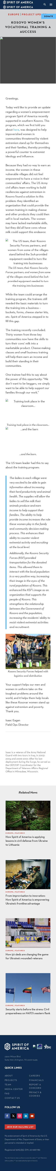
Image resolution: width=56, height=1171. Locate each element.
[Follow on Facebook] (7, 1115)
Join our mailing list (20, 1126)
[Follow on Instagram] (19, 1115)
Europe (13, 14)
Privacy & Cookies (35, 1094)
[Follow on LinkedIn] (25, 1115)
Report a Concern (35, 1086)
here (16, 129)
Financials (36, 1080)
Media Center (14, 1089)
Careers (34, 1075)
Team (8, 1084)
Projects (11, 1080)
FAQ (7, 1093)
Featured (20, 833)
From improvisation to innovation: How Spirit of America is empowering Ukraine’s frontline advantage (27, 899)
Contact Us (12, 1098)
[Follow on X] (13, 1115)
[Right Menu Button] (51, 4)
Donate (48, 16)
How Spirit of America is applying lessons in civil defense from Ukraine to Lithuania (27, 840)
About (9, 1075)
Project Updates (35, 14)
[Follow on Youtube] (32, 1115)
